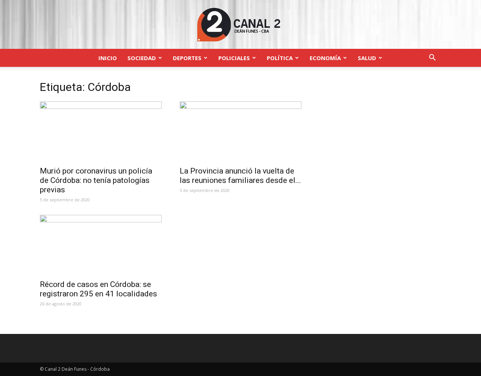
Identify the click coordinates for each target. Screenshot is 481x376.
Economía (325, 58)
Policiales (234, 58)
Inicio (107, 58)
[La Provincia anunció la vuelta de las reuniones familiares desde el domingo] (240, 131)
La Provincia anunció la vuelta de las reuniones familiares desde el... (240, 175)
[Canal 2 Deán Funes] (240, 25)
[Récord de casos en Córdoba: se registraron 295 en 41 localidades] (101, 245)
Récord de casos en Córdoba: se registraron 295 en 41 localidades (98, 289)
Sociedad (141, 58)
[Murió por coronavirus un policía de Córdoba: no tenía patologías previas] (101, 131)
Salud (367, 58)
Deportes (187, 58)
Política (280, 58)
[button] (432, 58)
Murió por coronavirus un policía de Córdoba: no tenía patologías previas (96, 180)
